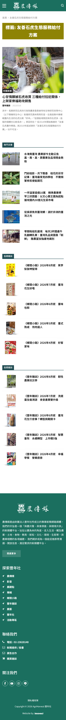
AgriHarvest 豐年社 (42, 706)
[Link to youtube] (12, 683)
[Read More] (33, 70)
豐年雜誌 (6, 105)
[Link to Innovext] (39, 713)
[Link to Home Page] (33, 5)
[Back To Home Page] (33, 508)
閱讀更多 (11, 553)
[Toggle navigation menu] (5, 5)
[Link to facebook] (5, 683)
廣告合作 (12, 653)
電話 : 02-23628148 (18, 642)
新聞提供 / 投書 (15, 648)
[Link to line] (25, 683)
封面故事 (7, 91)
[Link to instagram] (18, 683)
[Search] (62, 5)
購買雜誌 (12, 659)
